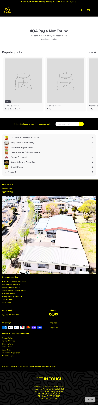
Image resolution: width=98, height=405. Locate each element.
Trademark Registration (11, 353)
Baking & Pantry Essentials (12, 296)
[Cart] (88, 10)
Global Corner (7, 299)
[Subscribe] (81, 124)
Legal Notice (6, 350)
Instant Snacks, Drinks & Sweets (14, 290)
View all (92, 52)
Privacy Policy (7, 338)
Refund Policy (7, 347)
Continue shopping (49, 39)
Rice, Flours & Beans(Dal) (11, 284)
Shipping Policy (8, 344)
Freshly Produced (8, 293)
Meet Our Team (8, 356)
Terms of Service (8, 341)
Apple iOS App (7, 192)
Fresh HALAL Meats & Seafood (14, 281)
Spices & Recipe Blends (11, 287)
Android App (7, 189)
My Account (6, 302)
